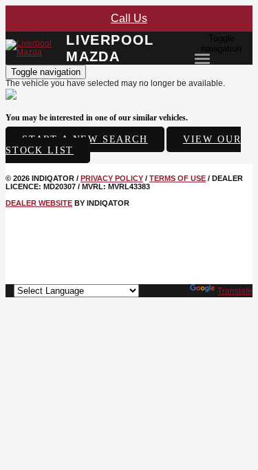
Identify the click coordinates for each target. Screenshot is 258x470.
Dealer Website (39, 203)
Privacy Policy (111, 178)
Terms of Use (177, 178)
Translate (234, 291)
